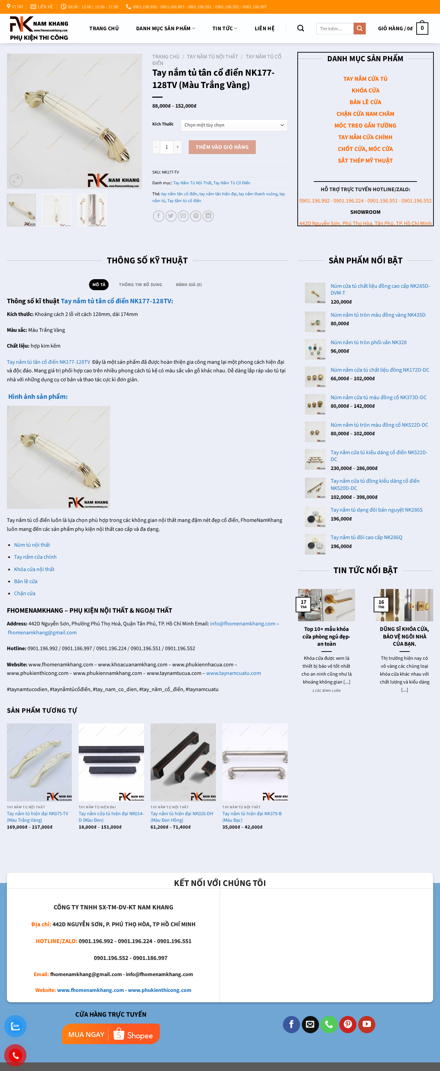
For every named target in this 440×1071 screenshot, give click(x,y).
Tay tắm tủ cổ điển (184, 201)
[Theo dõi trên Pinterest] (347, 1024)
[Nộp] (359, 28)
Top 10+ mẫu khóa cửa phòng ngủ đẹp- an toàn (326, 637)
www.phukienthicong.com (159, 990)
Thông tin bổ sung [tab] (140, 285)
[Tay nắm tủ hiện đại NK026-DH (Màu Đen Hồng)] (183, 762)
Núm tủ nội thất (32, 545)
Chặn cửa (24, 593)
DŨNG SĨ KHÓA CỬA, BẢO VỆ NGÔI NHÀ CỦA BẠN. (404, 637)
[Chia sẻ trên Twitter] (171, 216)
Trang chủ (104, 28)
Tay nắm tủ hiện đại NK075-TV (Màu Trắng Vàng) (37, 817)
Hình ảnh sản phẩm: (37, 397)
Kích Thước (163, 124)
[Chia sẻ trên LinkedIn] (208, 216)
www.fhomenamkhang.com (90, 990)
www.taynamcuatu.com (233, 673)
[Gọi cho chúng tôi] (329, 1024)
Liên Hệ (265, 28)
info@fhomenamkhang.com (242, 623)
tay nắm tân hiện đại (217, 194)
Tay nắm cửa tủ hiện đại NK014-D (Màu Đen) (111, 817)
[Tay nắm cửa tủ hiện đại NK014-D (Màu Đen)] (111, 762)
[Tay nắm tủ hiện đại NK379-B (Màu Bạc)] (255, 762)
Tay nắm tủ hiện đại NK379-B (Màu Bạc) (252, 817)
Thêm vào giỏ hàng (222, 147)
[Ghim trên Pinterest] (195, 216)
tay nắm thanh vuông (258, 194)
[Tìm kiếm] (301, 28)
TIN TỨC (222, 28)
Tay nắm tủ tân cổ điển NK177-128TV (48, 362)
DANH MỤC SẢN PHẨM (163, 28)
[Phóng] (16, 180)
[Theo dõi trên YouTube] (366, 1024)
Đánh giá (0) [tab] (189, 285)
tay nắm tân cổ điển (179, 194)
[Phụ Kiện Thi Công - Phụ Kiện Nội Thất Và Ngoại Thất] (39, 28)
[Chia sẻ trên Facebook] (158, 216)
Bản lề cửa (25, 581)
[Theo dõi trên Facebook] (291, 1024)
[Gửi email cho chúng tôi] (310, 1024)
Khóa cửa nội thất (34, 569)
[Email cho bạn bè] (183, 216)
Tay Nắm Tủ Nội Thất (212, 57)
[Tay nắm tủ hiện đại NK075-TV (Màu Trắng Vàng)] (39, 762)
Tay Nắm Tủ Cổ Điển (231, 183)
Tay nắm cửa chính (35, 557)
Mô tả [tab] (98, 285)
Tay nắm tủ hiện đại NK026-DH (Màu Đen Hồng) (182, 817)
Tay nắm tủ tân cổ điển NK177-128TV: (117, 301)
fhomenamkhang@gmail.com (42, 632)
